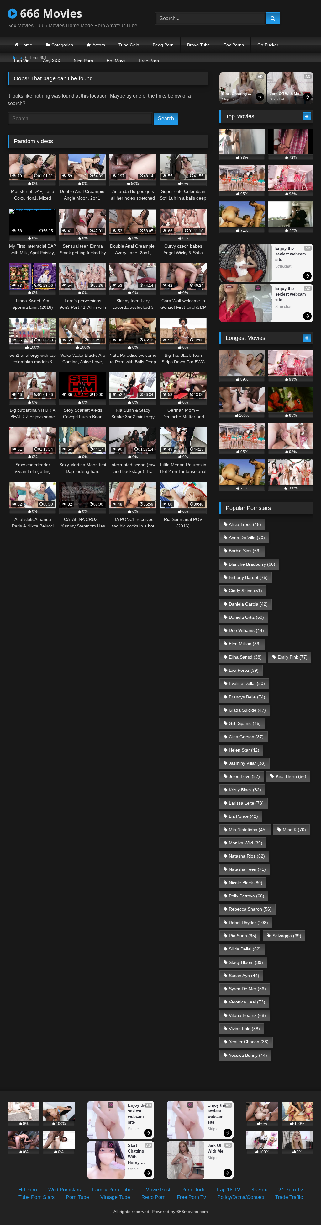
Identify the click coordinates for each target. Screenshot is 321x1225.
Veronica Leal (247, 1001)
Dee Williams (246, 630)
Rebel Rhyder (248, 922)
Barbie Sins (245, 550)
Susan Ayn (244, 975)
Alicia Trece (245, 524)
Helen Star (244, 749)
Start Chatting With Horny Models (235, 94)
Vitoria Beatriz (247, 1015)
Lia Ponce (243, 816)
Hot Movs (116, 60)
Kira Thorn (291, 776)
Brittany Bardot (248, 577)
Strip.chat (229, 99)
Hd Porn (27, 1189)
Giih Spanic (245, 723)
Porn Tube (77, 1197)
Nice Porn (83, 60)
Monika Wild (245, 842)
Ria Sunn (242, 935)
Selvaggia (286, 935)
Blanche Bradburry (252, 564)
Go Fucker (267, 44)
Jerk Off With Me (284, 94)
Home (26, 44)
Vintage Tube (115, 1197)
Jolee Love (244, 776)
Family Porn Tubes (113, 1189)
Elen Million (245, 643)
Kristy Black (245, 789)
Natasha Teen (247, 869)
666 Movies (49, 13)
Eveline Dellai (247, 683)
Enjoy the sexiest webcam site (291, 254)
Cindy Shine (245, 590)
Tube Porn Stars (36, 1197)
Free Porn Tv (191, 1197)
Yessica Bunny (248, 1055)
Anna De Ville (247, 537)
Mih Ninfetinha (248, 829)
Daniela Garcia (248, 604)
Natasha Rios (247, 856)
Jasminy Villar (247, 763)
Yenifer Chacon (249, 1041)
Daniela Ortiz (246, 617)
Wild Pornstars (64, 1189)
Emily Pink (293, 657)
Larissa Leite (246, 802)
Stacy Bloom (246, 962)
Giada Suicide (247, 710)
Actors (98, 44)
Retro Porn (153, 1197)
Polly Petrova (246, 895)
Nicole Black (245, 882)
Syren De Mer (247, 988)
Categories (62, 44)
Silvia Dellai (245, 948)
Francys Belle (247, 696)
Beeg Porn (163, 44)
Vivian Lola (244, 1028)
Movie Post (157, 1189)
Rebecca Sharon (250, 909)
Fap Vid (21, 60)
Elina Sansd (245, 657)
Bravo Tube (198, 44)
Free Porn (149, 60)
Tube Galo (128, 44)
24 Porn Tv (290, 1189)
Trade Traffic (289, 1197)
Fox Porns (234, 44)
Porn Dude (194, 1189)
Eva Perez (244, 670)
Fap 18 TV (228, 1189)
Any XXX (51, 60)
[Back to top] (301, 1206)
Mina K (294, 829)
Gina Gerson (246, 736)
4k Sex (259, 1189)
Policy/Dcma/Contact (240, 1197)
